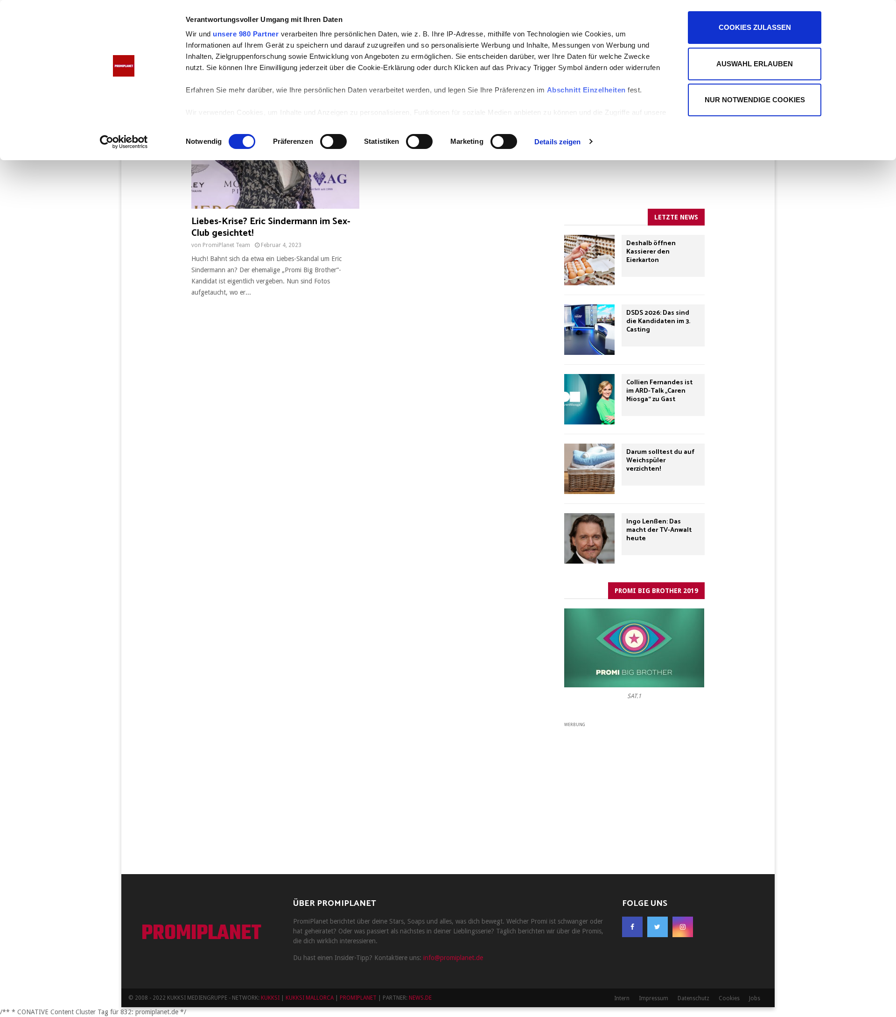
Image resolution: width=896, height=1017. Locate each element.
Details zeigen (557, 142)
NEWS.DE (420, 998)
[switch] (333, 141)
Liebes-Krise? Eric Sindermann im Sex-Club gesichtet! (270, 227)
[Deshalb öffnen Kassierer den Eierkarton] (589, 260)
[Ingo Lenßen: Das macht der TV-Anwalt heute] (589, 538)
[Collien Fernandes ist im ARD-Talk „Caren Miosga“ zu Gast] (589, 399)
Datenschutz (693, 998)
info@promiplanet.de (453, 957)
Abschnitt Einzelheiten (586, 90)
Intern (622, 998)
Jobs (754, 998)
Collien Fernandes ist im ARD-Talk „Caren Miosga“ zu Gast (659, 391)
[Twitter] (657, 927)
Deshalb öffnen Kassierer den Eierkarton (651, 252)
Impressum (653, 998)
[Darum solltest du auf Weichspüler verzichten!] (589, 469)
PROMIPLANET (201, 934)
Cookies (729, 998)
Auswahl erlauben (754, 64)
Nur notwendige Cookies (755, 100)
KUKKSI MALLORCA (310, 998)
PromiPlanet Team (226, 245)
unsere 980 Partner (246, 34)
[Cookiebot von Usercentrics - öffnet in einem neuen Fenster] (124, 142)
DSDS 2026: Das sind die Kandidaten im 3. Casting (658, 321)
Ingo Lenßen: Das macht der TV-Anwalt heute (659, 530)
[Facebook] (632, 927)
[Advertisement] (634, 787)
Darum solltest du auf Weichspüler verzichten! (660, 460)
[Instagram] (682, 927)
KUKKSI (270, 998)
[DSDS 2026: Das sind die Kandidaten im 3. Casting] (589, 329)
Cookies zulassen (755, 27)
